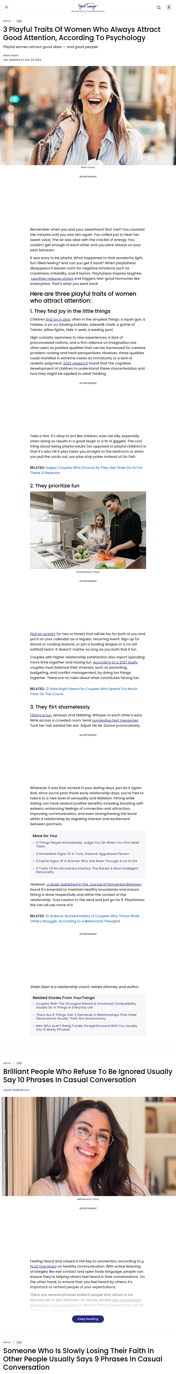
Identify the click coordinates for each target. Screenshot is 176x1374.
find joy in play (58, 319)
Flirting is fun (40, 715)
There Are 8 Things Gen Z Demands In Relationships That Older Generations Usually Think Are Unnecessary (86, 1016)
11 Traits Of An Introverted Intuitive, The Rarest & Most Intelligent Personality (87, 870)
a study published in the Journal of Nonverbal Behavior (94, 884)
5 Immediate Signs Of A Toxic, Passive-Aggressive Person (82, 854)
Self (19, 21)
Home (6, 21)
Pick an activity (43, 633)
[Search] (158, 7)
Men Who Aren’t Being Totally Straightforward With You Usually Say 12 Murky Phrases (86, 1027)
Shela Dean (10, 55)
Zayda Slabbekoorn (16, 1090)
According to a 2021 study (115, 662)
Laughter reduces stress (52, 278)
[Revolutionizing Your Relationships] (88, 6)
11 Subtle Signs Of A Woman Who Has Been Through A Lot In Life (87, 861)
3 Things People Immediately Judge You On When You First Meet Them (87, 844)
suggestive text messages (115, 720)
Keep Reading (88, 1319)
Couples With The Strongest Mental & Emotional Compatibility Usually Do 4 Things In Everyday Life (86, 1005)
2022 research (75, 363)
